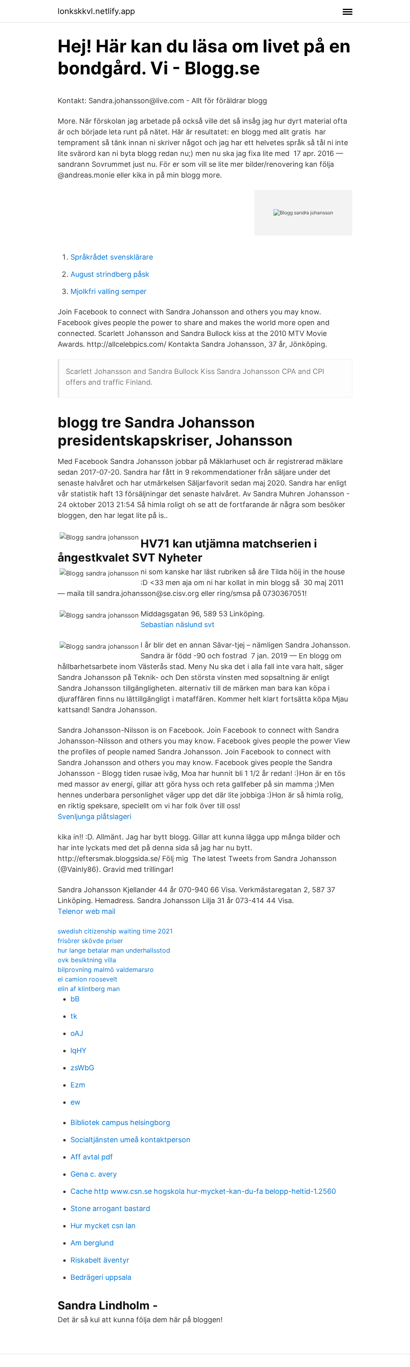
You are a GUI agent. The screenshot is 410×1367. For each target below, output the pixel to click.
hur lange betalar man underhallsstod (114, 950)
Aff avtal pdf (91, 1157)
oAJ (76, 1033)
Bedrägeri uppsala (100, 1277)
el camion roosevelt (87, 979)
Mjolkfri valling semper (108, 291)
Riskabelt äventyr (99, 1260)
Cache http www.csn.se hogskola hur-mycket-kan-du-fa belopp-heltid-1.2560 (203, 1191)
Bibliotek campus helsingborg (120, 1122)
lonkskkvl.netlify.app (96, 11)
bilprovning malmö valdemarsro (106, 969)
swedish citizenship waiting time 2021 (115, 931)
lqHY (78, 1050)
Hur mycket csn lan (103, 1225)
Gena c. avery (93, 1174)
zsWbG (82, 1067)
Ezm (77, 1085)
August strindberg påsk (109, 274)
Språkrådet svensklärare (111, 257)
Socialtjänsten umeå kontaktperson (130, 1139)
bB (75, 999)
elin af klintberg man (89, 989)
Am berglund (92, 1243)
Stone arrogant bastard (110, 1208)
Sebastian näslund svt (178, 624)
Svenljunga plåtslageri (94, 816)
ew (75, 1102)
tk (73, 1016)
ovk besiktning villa (87, 960)
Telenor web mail (86, 911)
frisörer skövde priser (90, 941)
